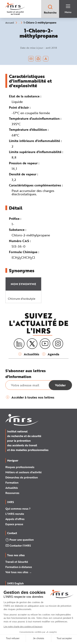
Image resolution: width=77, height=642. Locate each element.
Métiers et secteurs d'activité (23, 472)
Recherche (50, 12)
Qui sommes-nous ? (17, 509)
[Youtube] (45, 343)
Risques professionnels (19, 467)
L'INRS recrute (14, 514)
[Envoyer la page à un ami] (31, 58)
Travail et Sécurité (16, 562)
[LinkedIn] (19, 343)
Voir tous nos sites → (18, 572)
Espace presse (14, 524)
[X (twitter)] (32, 343)
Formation (11, 482)
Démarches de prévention (21, 477)
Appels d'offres (15, 519)
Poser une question (21, 540)
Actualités (11, 488)
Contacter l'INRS (20, 545)
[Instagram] (57, 343)
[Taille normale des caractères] (45, 58)
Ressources (12, 493)
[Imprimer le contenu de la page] (38, 58)
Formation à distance (18, 567)
